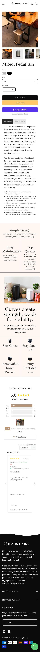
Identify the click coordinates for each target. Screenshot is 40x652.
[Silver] (4, 73)
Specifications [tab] (20, 121)
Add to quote (20, 103)
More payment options (20, 114)
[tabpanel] (20, 170)
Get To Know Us (10, 591)
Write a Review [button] (21, 437)
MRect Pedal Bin (15, 495)
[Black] (9, 73)
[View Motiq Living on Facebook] (9, 631)
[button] (31, 3)
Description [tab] (8, 121)
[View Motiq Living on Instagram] (4, 631)
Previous (5, 482)
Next (34, 482)
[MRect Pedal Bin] (7, 54)
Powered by (27, 445)
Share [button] (15, 506)
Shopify (25, 638)
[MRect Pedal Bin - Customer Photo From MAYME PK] (20, 422)
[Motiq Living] (20, 4)
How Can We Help (11, 600)
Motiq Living (11, 638)
